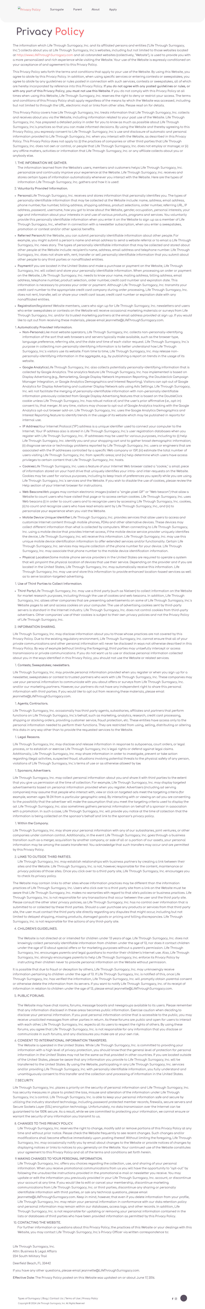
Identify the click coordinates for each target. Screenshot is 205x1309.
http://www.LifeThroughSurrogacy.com (45, 55)
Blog (45, 1298)
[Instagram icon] (176, 1299)
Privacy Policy (90, 1298)
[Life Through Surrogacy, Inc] (29, 9)
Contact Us (57, 1298)
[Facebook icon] (172, 1299)
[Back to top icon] (183, 1298)
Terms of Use (72, 1298)
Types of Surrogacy (29, 1298)
